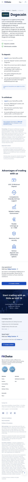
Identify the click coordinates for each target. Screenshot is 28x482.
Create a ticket (14, 283)
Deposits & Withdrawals (14, 10)
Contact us (19, 339)
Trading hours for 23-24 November (10, 324)
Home (3, 10)
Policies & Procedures (7, 423)
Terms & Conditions (7, 418)
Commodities (5, 384)
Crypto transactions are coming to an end (12, 321)
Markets (4, 376)
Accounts (8, 10)
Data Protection (6, 420)
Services (17, 376)
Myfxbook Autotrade (20, 379)
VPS (16, 381)
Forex (3, 379)
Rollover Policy (5, 389)
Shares (3, 386)
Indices (3, 381)
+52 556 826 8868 (13, 409)
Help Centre (12, 269)
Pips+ (3, 395)
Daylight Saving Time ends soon (9, 326)
